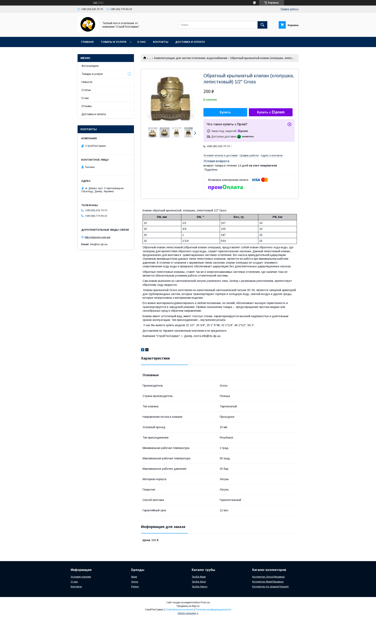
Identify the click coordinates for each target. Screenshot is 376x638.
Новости (86, 82)
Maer (134, 576)
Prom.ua (205, 602)
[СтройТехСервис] (88, 31)
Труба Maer (199, 576)
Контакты (160, 41)
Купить (225, 112)
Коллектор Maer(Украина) (268, 581)
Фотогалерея (90, 65)
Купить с (264, 112)
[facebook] (142, 350)
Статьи (86, 90)
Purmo (135, 586)
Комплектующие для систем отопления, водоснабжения (190, 58)
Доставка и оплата (190, 41)
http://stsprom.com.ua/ (97, 237)
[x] (146, 350)
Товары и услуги (113, 41)
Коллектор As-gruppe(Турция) (270, 586)
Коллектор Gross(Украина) (268, 576)
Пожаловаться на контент (179, 609)
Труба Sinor (199, 581)
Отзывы (86, 106)
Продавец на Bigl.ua (188, 606)
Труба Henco (199, 586)
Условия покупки (81, 576)
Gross (134, 581)
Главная (87, 41)
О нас (141, 41)
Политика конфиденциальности (213, 609)
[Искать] (262, 25)
